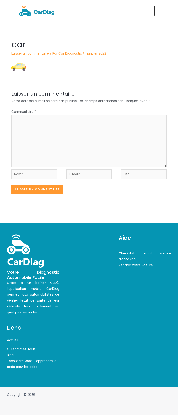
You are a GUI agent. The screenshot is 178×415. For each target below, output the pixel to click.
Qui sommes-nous (21, 349)
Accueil (12, 340)
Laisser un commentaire (30, 53)
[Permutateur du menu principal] (159, 11)
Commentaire (23, 111)
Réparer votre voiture (136, 265)
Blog (10, 355)
